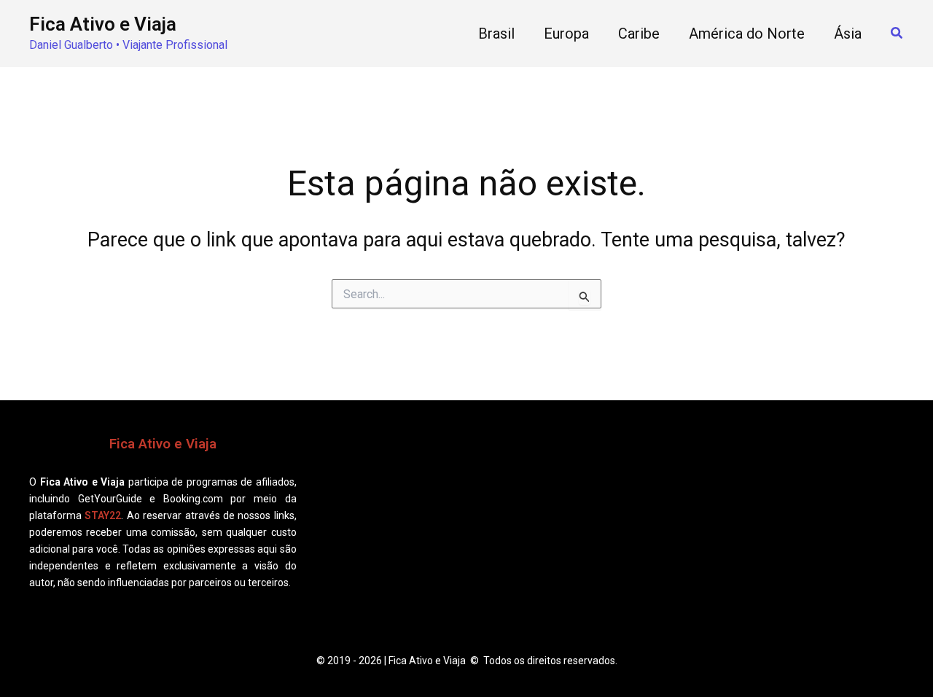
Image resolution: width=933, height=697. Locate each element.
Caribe (639, 33)
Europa (566, 33)
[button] (897, 33)
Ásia (848, 33)
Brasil (496, 33)
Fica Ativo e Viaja (102, 24)
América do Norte (747, 33)
